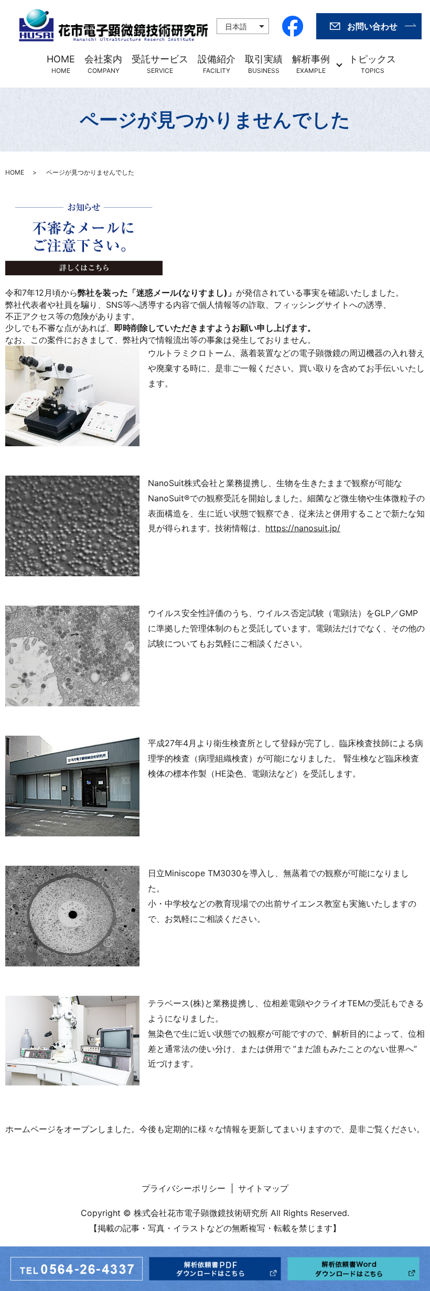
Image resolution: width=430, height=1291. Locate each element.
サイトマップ (263, 1188)
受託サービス (160, 63)
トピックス (372, 63)
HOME (61, 63)
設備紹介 (216, 63)
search (408, 64)
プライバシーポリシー (183, 1188)
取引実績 (264, 63)
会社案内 (103, 63)
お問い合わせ (372, 26)
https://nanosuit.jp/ (302, 528)
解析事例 (311, 63)
